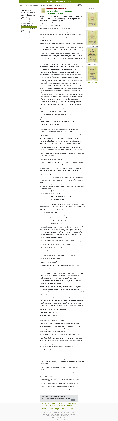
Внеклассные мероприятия (28, 15)
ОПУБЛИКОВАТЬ (46, 404)
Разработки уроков (26, 14)
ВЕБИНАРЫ (60, 405)
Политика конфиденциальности (67, 408)
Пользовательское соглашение (50, 408)
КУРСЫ (55, 405)
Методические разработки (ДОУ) (28, 29)
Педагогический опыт (26, 10)
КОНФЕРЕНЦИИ (72, 404)
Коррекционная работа (27, 27)
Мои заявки (92, 8)
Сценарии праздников (27, 25)
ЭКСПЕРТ (65, 405)
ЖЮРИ (70, 405)
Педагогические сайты (92, 82)
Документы (24, 17)
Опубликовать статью (26, 5)
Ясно (73, 400)
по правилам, (58, 396)
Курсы (62, 5)
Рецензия (36, 5)
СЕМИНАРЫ (49, 405)
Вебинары (57, 5)
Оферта (59, 410)
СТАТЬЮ (53, 404)
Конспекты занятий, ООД (27, 23)
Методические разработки (28, 12)
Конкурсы (42, 5)
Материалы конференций (28, 19)
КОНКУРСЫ (64, 404)
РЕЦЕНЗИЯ (58, 404)
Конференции (49, 5)
